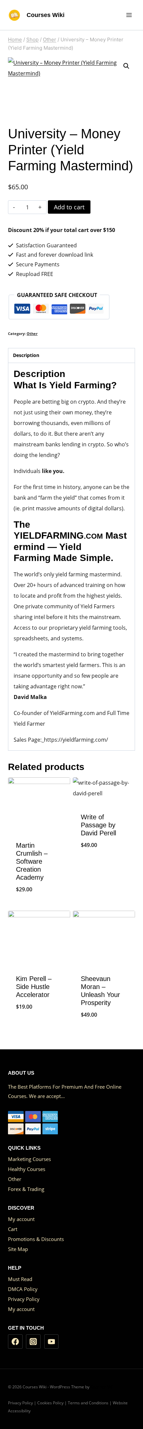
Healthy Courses (26, 1169)
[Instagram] (33, 1341)
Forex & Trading (26, 1189)
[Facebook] (15, 1341)
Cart (12, 1229)
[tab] (71, 355)
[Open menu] (129, 15)
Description (26, 355)
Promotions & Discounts (36, 1239)
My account (21, 1219)
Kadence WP (101, 1387)
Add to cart (69, 207)
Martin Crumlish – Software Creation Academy (32, 861)
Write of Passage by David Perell (98, 825)
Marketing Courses (29, 1159)
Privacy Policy (24, 1299)
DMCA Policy (23, 1289)
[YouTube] (51, 1341)
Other (32, 333)
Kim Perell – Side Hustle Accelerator (34, 986)
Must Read (20, 1279)
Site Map (18, 1249)
